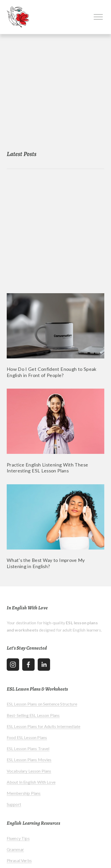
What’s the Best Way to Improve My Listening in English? (46, 563)
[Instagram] (13, 664)
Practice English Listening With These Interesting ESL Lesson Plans (47, 468)
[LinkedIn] (44, 664)
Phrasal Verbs (19, 860)
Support (14, 804)
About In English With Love (31, 782)
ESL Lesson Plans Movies (29, 759)
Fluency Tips (18, 838)
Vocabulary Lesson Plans (29, 770)
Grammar (15, 849)
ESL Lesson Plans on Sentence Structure (42, 703)
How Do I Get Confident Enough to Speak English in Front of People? (52, 372)
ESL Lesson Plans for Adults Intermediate (43, 726)
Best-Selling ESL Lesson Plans (33, 715)
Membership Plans (24, 793)
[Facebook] (28, 664)
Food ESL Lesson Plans (27, 737)
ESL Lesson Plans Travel (28, 748)
